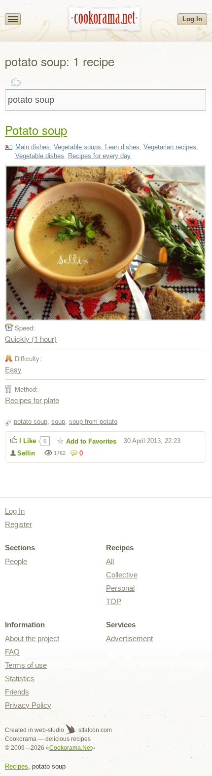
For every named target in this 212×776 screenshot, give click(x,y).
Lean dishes (122, 147)
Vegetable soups (77, 147)
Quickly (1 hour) (31, 338)
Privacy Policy (28, 705)
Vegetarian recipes (169, 147)
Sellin (26, 453)
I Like (27, 441)
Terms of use (26, 665)
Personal (120, 588)
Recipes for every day (99, 156)
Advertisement (129, 638)
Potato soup (36, 129)
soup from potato (93, 421)
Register (18, 524)
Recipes (16, 766)
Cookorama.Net (70, 747)
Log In (192, 19)
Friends (17, 692)
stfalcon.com (94, 730)
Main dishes (32, 147)
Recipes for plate (32, 400)
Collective (122, 575)
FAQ (12, 652)
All (110, 561)
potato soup (30, 421)
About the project (32, 638)
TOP (113, 601)
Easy (13, 369)
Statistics (20, 678)
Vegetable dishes (39, 156)
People (16, 561)
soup (58, 421)
